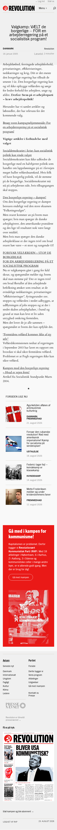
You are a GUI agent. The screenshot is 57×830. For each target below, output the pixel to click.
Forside (31, 665)
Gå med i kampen (21, 577)
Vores (31, 674)
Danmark (8, 48)
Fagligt (6, 682)
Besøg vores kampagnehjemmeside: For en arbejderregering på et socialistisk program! (27, 127)
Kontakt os (33, 692)
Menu (42, 8)
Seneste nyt (8, 665)
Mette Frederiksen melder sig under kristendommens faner (39, 492)
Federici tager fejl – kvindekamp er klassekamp (37, 467)
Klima (5, 689)
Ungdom (7, 678)
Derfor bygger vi (35, 671)
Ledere (6, 693)
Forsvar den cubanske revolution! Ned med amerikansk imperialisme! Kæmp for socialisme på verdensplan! (38, 438)
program (38, 674)
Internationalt (9, 674)
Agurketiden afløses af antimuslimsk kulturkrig (38, 408)
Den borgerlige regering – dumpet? (24, 197)
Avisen (6, 660)
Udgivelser (33, 682)
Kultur (6, 685)
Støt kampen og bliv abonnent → (18, 811)
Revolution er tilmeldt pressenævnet (15, 718)
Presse (31, 695)
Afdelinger (33, 678)
